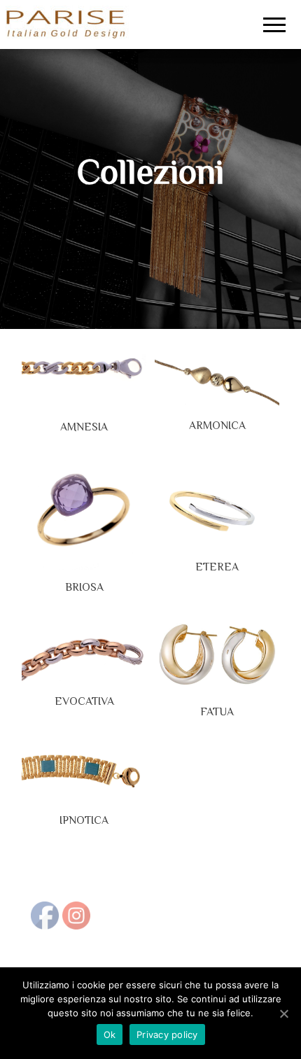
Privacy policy (167, 1034)
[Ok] (283, 1014)
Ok (110, 1034)
